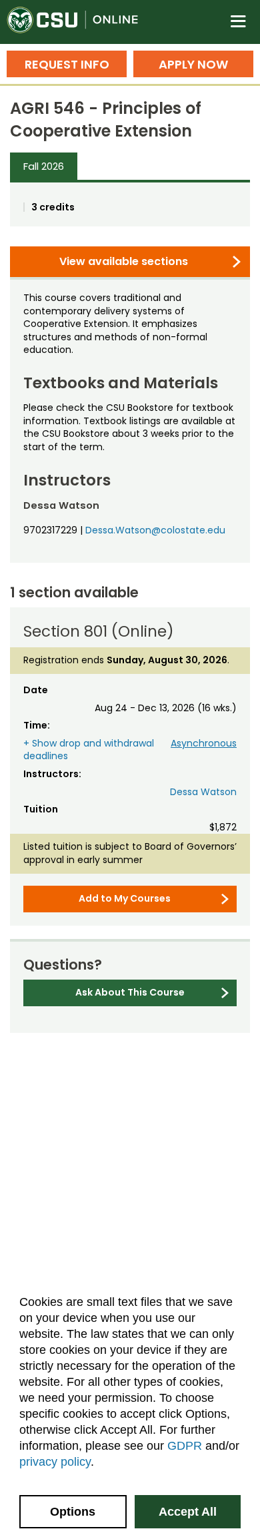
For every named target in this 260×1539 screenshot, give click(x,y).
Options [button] (72, 1511)
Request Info (67, 64)
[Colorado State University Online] (80, 22)
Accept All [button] (188, 1511)
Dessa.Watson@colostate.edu (155, 530)
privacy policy (55, 1461)
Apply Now (193, 64)
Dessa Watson (203, 791)
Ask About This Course (130, 992)
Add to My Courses (125, 898)
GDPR (184, 1445)
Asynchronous (204, 743)
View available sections (123, 261)
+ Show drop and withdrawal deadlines (88, 750)
